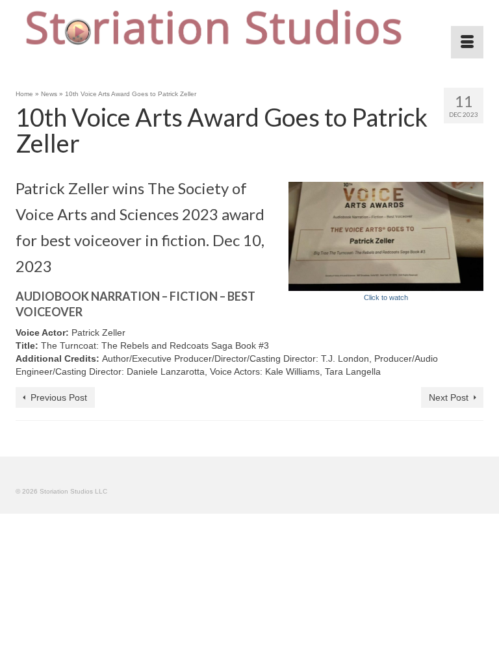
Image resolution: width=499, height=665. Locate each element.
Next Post (448, 397)
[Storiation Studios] (249, 29)
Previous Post (59, 397)
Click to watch (386, 297)
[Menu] (467, 42)
